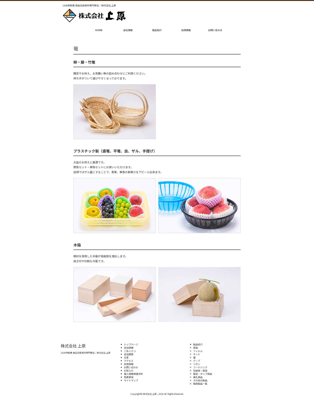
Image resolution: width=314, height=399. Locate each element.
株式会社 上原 (73, 345)
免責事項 (128, 377)
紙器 (195, 347)
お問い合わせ (215, 30)
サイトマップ (131, 380)
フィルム (198, 351)
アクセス (128, 360)
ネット (196, 354)
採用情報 (186, 30)
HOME (98, 30)
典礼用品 (198, 377)
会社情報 (128, 30)
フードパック (200, 367)
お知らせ (128, 370)
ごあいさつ (130, 351)
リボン (196, 364)
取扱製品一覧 (200, 383)
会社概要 (128, 354)
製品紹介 (157, 30)
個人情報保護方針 (133, 374)
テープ (196, 360)
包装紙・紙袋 (200, 370)
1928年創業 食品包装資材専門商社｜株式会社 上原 (85, 352)
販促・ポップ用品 (202, 374)
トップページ (131, 344)
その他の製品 (200, 380)
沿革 (126, 357)
